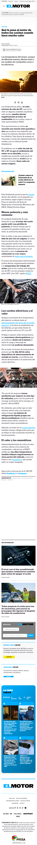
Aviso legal (12, 798)
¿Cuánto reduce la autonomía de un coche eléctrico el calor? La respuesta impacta (26, 180)
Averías (14, 478)
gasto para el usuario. (24, 256)
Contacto (22, 803)
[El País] (6, 814)
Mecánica (4, 480)
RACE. (28, 273)
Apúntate (9, 657)
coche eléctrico (29, 427)
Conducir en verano (27, 478)
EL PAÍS (20, 698)
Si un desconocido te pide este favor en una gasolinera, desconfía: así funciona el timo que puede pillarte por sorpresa (26, 726)
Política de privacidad (21, 798)
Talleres (10, 480)
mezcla (31, 194)
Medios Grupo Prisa (19, 843)
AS (24, 697)
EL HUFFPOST (14, 698)
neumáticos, (17, 459)
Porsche (10, 1)
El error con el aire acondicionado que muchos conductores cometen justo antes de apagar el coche (18, 571)
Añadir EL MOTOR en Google (13, 49)
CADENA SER (29, 698)
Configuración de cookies (12, 800)
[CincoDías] (17, 814)
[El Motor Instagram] (20, 808)
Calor (19, 478)
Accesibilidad (15, 803)
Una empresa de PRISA (18, 838)
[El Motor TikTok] (22, 808)
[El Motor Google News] (25, 808)
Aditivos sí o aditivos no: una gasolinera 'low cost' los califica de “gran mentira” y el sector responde (26, 759)
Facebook (11, 473)
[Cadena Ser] (18, 816)
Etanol (16, 1)
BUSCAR (9, 676)
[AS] (11, 814)
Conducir (4, 26)
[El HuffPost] (28, 814)
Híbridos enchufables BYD (27, 1)
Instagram (22, 473)
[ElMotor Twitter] (17, 808)
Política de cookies (25, 800)
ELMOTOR (6, 697)
